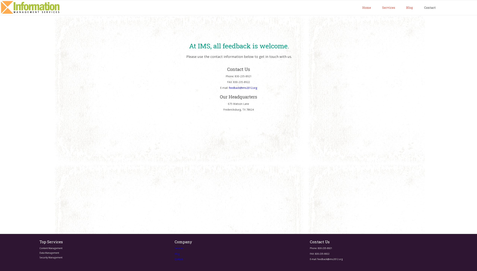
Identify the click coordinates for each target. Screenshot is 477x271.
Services (388, 7)
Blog (409, 7)
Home (366, 7)
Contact (430, 7)
